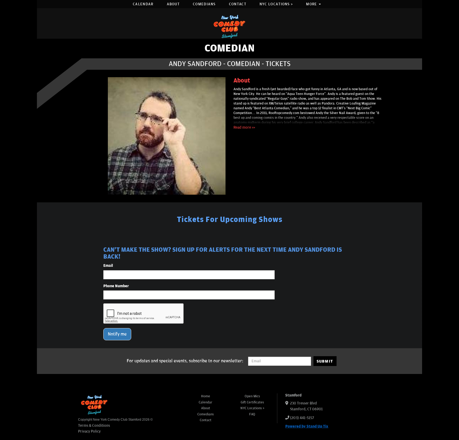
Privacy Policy (89, 431)
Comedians (204, 4)
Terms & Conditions (94, 425)
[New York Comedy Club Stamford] (229, 26)
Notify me (117, 334)
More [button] (312, 4)
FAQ (252, 414)
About (173, 4)
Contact (237, 4)
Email (108, 265)
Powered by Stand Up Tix (306, 426)
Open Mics (252, 396)
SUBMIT (325, 361)
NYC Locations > (276, 4)
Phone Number (116, 286)
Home (205, 396)
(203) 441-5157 (302, 418)
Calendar (143, 4)
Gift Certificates (252, 402)
